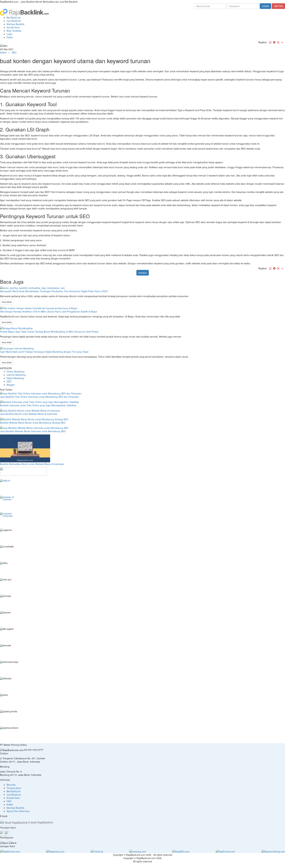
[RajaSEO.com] (181, 851)
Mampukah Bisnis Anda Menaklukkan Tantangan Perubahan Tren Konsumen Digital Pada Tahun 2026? (54, 291)
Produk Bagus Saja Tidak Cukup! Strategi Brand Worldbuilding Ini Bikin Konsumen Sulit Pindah (49, 331)
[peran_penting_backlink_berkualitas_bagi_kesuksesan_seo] (32, 287)
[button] (1, 477)
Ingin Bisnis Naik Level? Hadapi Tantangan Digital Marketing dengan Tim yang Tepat (44, 351)
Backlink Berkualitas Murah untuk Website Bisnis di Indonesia (32, 464)
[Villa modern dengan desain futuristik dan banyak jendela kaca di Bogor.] (39, 307)
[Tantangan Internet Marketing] (17, 348)
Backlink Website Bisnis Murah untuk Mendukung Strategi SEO (32, 422)
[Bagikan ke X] (278, 42)
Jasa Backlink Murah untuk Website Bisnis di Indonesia (28, 414)
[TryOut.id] (97, 851)
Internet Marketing (16, 374)
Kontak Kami (13, 27)
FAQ (9, 801)
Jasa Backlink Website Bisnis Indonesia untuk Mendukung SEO (33, 431)
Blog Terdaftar (14, 30)
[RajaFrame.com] (225, 851)
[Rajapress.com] (55, 851)
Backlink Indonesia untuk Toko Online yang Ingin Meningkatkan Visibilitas (38, 405)
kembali (143, 272)
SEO (14, 52)
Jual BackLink (14, 20)
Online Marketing (15, 371)
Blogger (11, 384)
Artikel (3, 52)
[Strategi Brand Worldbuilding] (16, 328)
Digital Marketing (15, 378)
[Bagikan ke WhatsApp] (270, 42)
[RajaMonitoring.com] (273, 851)
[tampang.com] (137, 851)
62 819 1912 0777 (33, 749)
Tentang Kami (14, 788)
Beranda (11, 784)
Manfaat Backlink (15, 24)
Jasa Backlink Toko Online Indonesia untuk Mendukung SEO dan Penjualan (39, 396)
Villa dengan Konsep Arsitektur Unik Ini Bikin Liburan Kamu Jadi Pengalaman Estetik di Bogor (48, 311)
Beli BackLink (13, 17)
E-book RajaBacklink (40, 822)
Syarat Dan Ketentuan (18, 811)
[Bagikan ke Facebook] (274, 42)
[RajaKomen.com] (10, 851)
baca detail (7, 301)
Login (9, 34)
